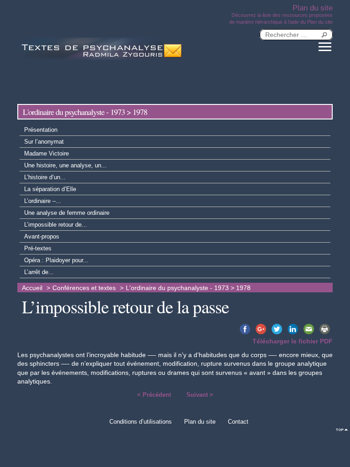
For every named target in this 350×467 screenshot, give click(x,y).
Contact (238, 421)
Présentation (40, 129)
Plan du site (200, 421)
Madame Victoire (46, 153)
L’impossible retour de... (55, 224)
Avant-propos (41, 236)
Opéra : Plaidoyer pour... (56, 260)
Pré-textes (37, 248)
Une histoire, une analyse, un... (65, 165)
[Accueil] (90, 48)
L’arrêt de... (39, 272)
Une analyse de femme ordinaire (66, 212)
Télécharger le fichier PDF (292, 341)
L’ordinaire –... (42, 200)
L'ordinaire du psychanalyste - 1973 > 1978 (188, 288)
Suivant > (199, 394)
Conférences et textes (84, 288)
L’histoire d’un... (45, 177)
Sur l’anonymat (44, 141)
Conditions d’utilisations (140, 421)
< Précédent (154, 394)
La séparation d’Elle (50, 189)
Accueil (32, 288)
